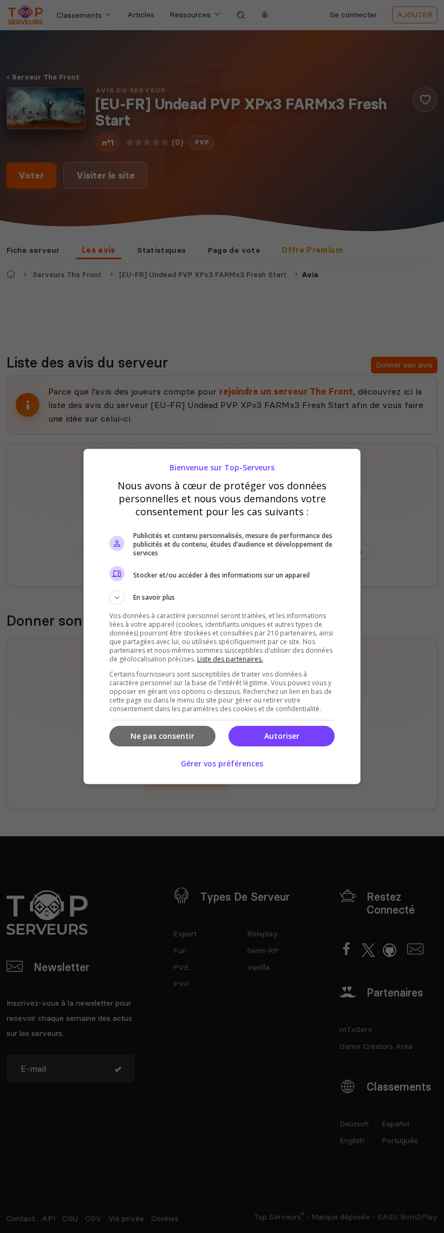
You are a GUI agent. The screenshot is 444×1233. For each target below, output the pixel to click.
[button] (222, 597)
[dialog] (222, 616)
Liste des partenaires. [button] (230, 659)
